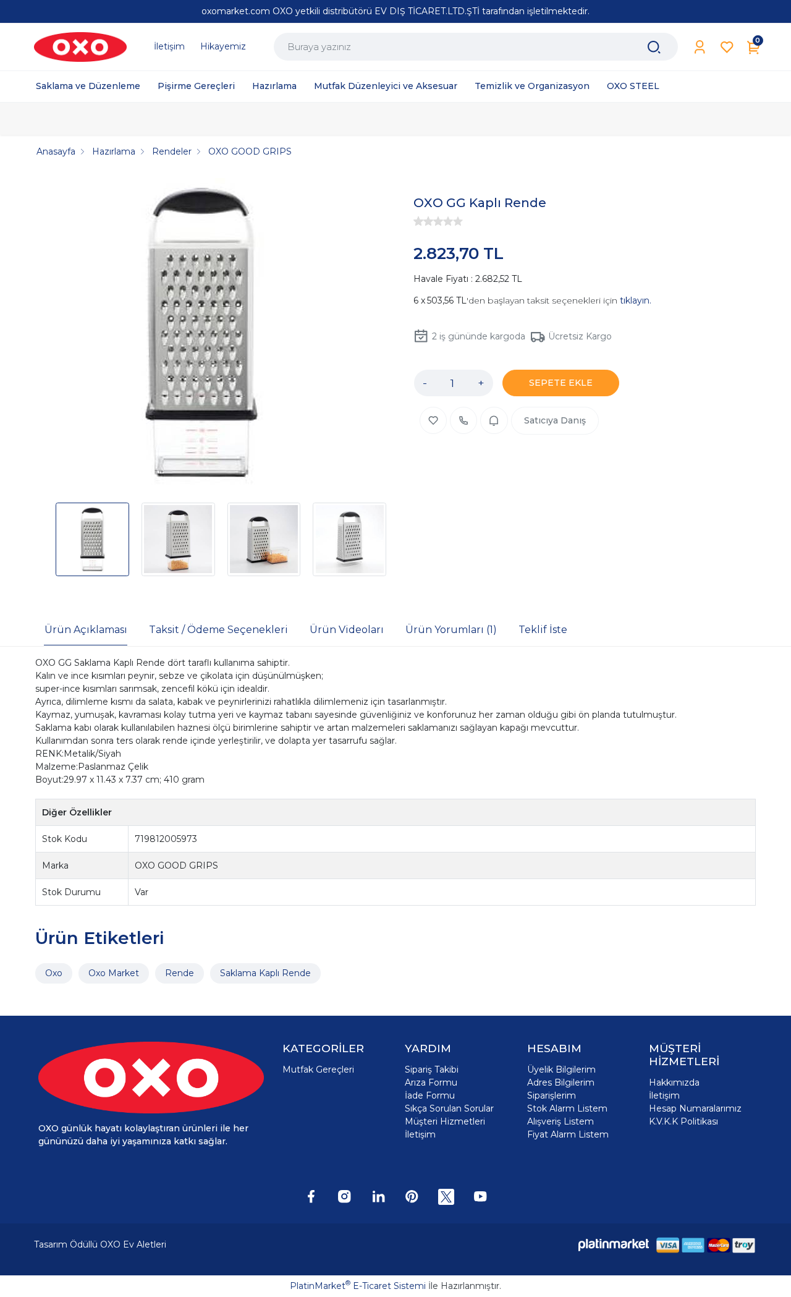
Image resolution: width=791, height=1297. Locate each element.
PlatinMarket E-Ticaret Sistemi (358, 1285)
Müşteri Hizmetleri (445, 1121)
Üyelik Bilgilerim (561, 1069)
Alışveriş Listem (560, 1121)
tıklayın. (635, 300)
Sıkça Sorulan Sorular (449, 1108)
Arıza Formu (431, 1082)
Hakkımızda (674, 1082)
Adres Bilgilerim (560, 1082)
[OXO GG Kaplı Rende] (201, 334)
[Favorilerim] (727, 47)
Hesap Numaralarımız (695, 1108)
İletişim (420, 1134)
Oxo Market (113, 973)
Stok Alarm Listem (567, 1108)
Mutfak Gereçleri (318, 1069)
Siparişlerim (551, 1095)
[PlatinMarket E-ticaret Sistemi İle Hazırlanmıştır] (613, 1244)
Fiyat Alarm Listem (568, 1134)
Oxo (53, 973)
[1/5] (418, 221)
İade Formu (430, 1095)
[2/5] (423, 221)
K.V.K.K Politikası (683, 1121)
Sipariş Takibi (432, 1069)
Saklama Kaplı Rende (265, 973)
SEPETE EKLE (561, 382)
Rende (179, 973)
